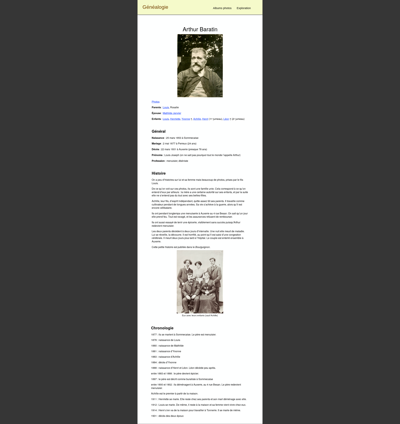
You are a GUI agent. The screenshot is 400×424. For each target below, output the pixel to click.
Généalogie (155, 7)
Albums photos (222, 8)
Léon (226, 119)
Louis (166, 107)
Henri (205, 119)
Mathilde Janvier (172, 113)
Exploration (244, 8)
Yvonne (186, 119)
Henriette (175, 119)
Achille (197, 119)
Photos (156, 101)
